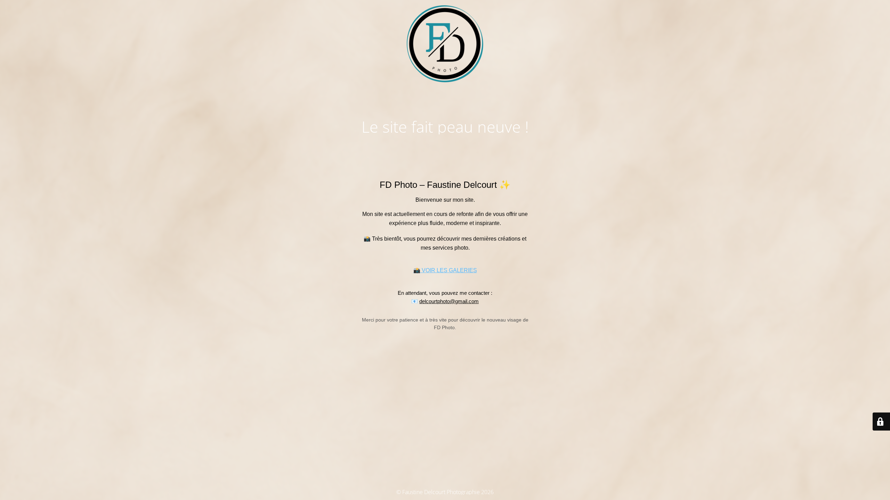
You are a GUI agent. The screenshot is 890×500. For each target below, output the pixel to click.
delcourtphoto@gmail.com (449, 301)
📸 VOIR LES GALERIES (445, 270)
